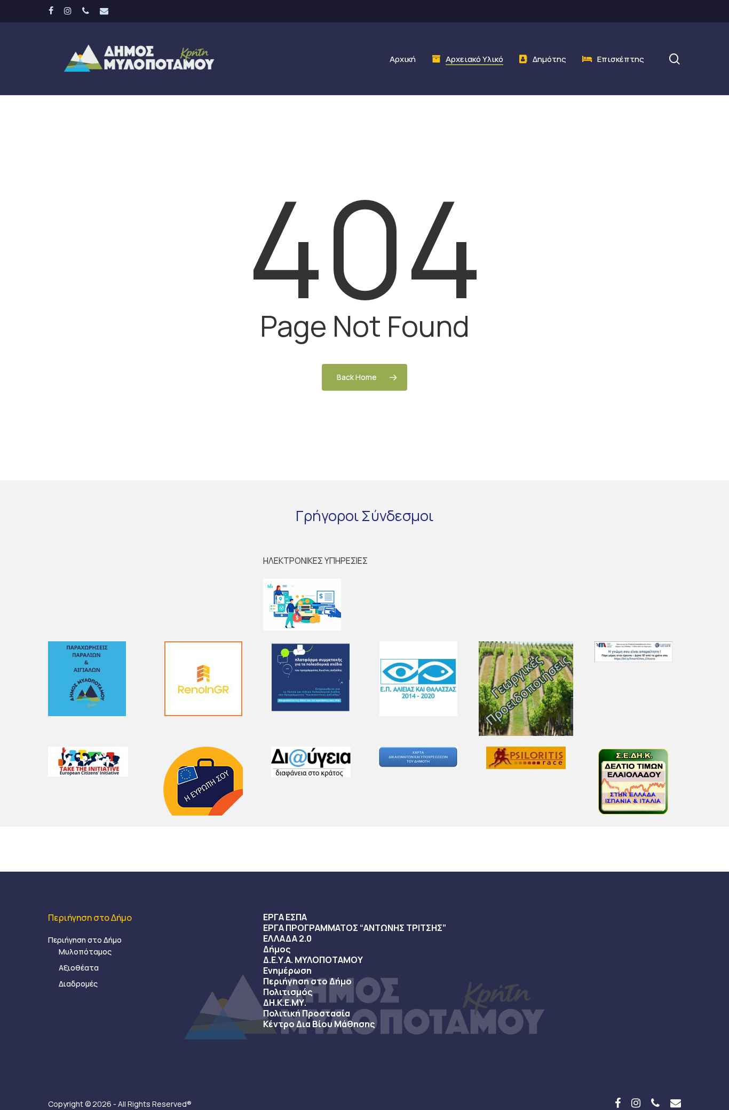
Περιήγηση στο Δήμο (85, 940)
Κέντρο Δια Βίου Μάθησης (319, 1024)
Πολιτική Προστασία (306, 1013)
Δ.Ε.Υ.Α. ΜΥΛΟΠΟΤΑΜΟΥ (313, 959)
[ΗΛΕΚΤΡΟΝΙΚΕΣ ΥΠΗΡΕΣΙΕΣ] (364, 605)
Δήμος (276, 949)
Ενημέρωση (287, 970)
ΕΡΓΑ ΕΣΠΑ (285, 917)
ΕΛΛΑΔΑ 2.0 (287, 938)
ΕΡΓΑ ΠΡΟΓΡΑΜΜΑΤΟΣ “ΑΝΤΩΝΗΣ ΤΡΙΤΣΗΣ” (354, 927)
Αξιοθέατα (79, 967)
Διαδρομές (78, 984)
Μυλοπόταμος (85, 951)
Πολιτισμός (287, 992)
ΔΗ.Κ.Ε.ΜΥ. (284, 1002)
